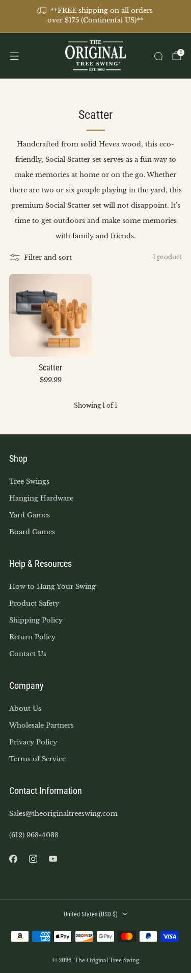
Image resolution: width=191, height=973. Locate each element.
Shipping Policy (36, 620)
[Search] (158, 56)
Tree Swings (29, 481)
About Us (25, 708)
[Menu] (14, 56)
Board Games (32, 532)
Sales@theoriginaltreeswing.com (63, 813)
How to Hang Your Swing (52, 586)
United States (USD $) (91, 914)
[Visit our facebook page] (13, 859)
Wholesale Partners (41, 725)
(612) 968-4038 (34, 835)
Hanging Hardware (41, 498)
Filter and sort (48, 257)
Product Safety (34, 603)
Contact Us (27, 654)
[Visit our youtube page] (53, 859)
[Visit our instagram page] (33, 859)
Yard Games (29, 515)
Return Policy (32, 637)
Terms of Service (37, 759)
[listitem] (96, 16)
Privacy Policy (33, 742)
